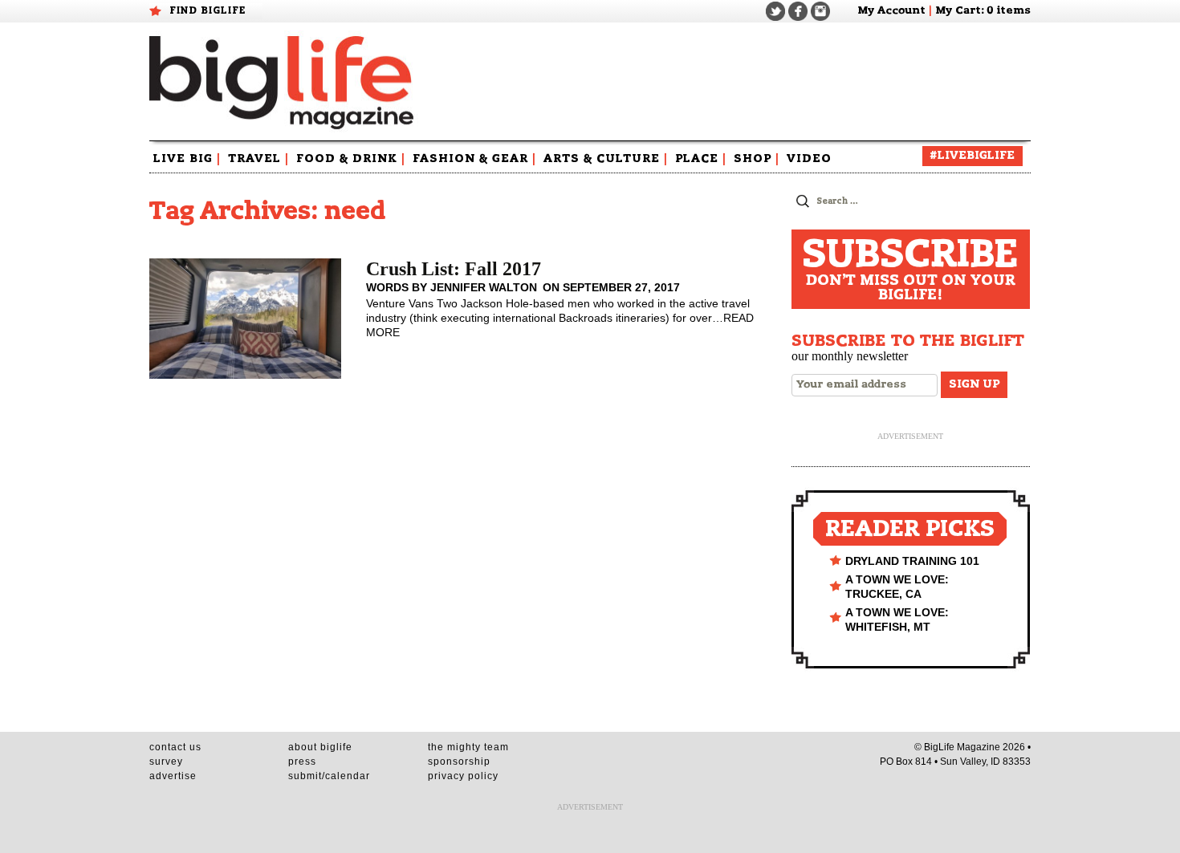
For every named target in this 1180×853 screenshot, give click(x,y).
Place (700, 159)
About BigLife (320, 747)
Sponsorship (459, 761)
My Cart (958, 11)
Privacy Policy (463, 776)
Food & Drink (350, 159)
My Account (891, 11)
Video (809, 159)
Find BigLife (207, 10)
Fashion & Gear (474, 159)
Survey (166, 761)
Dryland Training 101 (912, 560)
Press (302, 761)
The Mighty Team (468, 747)
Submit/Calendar (329, 776)
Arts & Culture (605, 159)
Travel (258, 159)
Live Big (187, 159)
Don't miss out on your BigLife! (910, 269)
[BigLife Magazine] (283, 81)
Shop (756, 159)
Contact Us (175, 747)
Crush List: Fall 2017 (453, 268)
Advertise (173, 776)
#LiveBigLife (972, 155)
